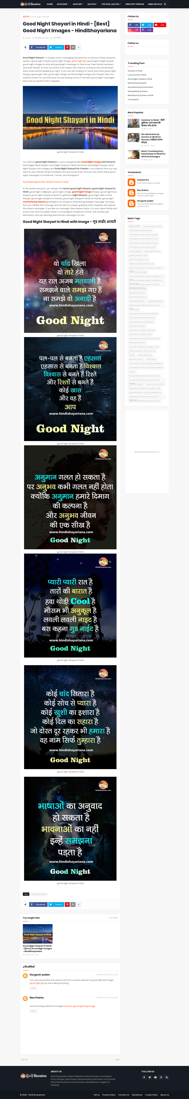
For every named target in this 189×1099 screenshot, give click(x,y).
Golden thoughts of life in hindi (141, 264)
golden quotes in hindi (138, 255)
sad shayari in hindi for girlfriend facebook (146, 367)
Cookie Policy (151, 1094)
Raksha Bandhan (145, 355)
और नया (24, 1060)
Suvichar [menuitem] (62, 4)
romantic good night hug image (79, 1006)
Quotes (132, 355)
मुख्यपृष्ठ (26, 16)
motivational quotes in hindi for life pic (144, 338)
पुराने (117, 1060)
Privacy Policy (108, 1094)
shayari (132, 372)
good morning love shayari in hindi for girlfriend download (144, 284)
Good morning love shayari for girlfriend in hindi (146, 276)
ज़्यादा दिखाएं (113, 918)
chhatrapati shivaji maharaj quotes (143, 243)
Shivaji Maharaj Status (138, 91)
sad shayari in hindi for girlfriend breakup (145, 363)
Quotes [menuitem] (91, 4)
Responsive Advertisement (147, 451)
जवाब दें (33, 988)
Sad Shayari (151, 359)
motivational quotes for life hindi (142, 330)
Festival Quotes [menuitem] (110, 4)
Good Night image (91, 161)
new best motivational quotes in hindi (144, 347)
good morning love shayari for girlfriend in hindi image (145, 280)
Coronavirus (133, 99)
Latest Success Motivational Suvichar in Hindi (144, 305)
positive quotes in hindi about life (142, 351)
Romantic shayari (136, 359)
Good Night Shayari (40, 16)
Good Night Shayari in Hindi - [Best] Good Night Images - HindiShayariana (37, 949)
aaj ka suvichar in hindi (152, 226)
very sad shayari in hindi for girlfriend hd (145, 392)
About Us (164, 1094)
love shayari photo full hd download (143, 313)
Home (97, 1094)
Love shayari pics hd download (141, 322)
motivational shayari (34, 201)
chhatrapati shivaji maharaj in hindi (143, 239)
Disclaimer (137, 1094)
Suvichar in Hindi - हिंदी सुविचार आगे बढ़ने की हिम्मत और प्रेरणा (153, 123)
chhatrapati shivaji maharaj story (142, 247)
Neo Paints (37, 997)
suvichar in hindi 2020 (155, 384)
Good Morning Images (138, 272)
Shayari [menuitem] (77, 4)
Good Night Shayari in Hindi (140, 79)
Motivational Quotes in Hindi (140, 95)
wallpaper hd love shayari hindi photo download (144, 396)
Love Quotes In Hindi (137, 75)
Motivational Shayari (137, 83)
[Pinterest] (67, 47)
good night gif (78, 61)
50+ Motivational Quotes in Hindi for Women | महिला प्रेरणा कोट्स (151, 138)
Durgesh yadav (40, 974)
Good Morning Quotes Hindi (140, 87)
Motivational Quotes (137, 326)
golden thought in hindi (138, 259)
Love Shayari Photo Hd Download (142, 318)
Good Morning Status (137, 293)
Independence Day (155, 301)
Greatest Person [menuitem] (134, 4)
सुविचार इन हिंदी (134, 226)
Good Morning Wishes (138, 297)
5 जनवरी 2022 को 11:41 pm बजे (107, 998)
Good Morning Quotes (138, 289)
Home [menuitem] (50, 4)
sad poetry (143, 180)
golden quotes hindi (152, 251)
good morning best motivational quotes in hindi (145, 268)
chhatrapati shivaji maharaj (140, 230)
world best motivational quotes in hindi (144, 401)
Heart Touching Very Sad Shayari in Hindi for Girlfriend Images (153, 154)
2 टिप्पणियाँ (56, 38)
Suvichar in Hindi (135, 70)
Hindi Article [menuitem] (155, 4)
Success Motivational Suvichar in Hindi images (144, 380)
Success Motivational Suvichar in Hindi (144, 376)
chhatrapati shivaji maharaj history (143, 235)
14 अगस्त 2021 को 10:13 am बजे (107, 975)
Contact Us (123, 1094)
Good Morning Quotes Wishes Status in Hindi (45, 181)
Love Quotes (134, 309)
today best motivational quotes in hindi (144, 388)
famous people (135, 251)
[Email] (72, 47)
